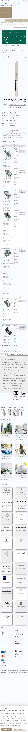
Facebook (20, 651)
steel (14, 377)
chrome (20, 378)
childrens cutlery (16, 29)
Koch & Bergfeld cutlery (21, 530)
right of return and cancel (20, 641)
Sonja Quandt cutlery (7, 543)
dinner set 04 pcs (6, 148)
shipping (18, 126)
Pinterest (20, 657)
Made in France (6, 32)
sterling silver (19, 383)
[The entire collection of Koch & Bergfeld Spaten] (25, 58)
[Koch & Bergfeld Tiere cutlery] (27, 334)
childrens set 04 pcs (6, 325)
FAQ (16, 632)
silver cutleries (6, 29)
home (2, 3)
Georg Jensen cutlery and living (7, 493)
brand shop (5, 45)
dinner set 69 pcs (6, 210)
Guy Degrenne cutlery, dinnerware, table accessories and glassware (7, 570)
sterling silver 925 (4, 5)
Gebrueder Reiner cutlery (21, 543)
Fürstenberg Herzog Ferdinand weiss (6, 476)
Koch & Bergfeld (18, 3)
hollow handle (8, 375)
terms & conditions (18, 637)
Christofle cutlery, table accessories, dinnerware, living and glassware (21, 507)
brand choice (11, 3)
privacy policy (19, 643)
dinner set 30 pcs (6, 189)
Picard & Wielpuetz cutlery (7, 593)
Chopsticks (5, 30)
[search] (27, 27)
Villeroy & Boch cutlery (6, 618)
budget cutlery (17, 32)
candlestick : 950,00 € (6, 437)
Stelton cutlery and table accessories (21, 581)
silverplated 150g (15, 45)
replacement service (7, 34)
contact (17, 630)
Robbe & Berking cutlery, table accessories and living (7, 506)
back (3, 627)
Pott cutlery (7, 555)
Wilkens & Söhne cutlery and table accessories (6, 531)
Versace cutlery (21, 593)
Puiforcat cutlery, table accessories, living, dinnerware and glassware (21, 494)
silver (12, 362)
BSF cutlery (21, 618)
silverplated (13, 123)
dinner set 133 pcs (6, 248)
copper (10, 365)
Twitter (19, 654)
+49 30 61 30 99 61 (4, 0)
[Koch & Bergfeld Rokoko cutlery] (0, 334)
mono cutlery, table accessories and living (7, 581)
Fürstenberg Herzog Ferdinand (21, 436)
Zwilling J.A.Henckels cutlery (21, 607)
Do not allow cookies (19, 729)
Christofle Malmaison (7, 435)
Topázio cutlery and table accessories (21, 518)
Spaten (11, 5)
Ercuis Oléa (21, 456)
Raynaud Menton (21, 475)
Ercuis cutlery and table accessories (6, 518)
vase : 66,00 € (4, 479)
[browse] (1, 412)
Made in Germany (15, 30)
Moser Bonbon (6, 456)
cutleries (5, 3)
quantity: (4, 135)
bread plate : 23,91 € (20, 477)
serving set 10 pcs (6, 298)
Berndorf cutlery (21, 555)
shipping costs (19, 634)
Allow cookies (6, 729)
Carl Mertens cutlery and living (7, 607)
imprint (17, 646)
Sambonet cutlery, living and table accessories (21, 569)
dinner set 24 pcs (6, 168)
